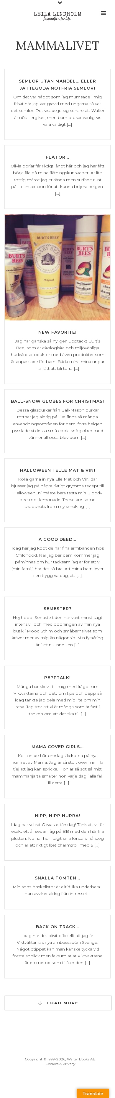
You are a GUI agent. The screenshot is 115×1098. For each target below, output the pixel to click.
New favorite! (57, 332)
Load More (61, 1002)
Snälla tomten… (57, 878)
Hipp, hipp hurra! (57, 815)
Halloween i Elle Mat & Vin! (57, 470)
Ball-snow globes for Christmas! (57, 401)
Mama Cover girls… (58, 746)
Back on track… (57, 926)
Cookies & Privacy (60, 1064)
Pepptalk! (57, 677)
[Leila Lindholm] (57, 13)
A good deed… (57, 539)
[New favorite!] (57, 267)
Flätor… (57, 157)
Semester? (58, 608)
